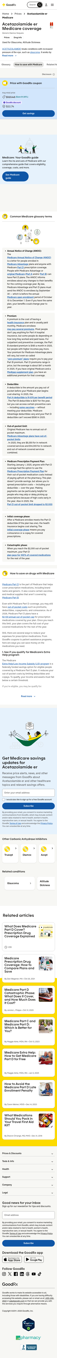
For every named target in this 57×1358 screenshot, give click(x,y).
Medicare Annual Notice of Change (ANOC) (29, 257)
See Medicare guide (13, 176)
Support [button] (6, 1176)
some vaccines (26, 407)
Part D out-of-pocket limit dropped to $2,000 (29, 504)
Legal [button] (5, 1192)
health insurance (15, 322)
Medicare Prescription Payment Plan (25, 471)
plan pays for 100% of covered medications (29, 555)
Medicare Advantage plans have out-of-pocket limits (27, 438)
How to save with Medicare (28, 64)
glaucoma (35, 52)
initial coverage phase (18, 529)
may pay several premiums (20, 329)
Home (5, 13)
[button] (35, 5)
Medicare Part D (10, 584)
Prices (18, 13)
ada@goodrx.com (16, 1301)
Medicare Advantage (17, 264)
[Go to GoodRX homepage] (9, 5)
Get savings (28, 113)
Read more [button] (7, 55)
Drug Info (18, 37)
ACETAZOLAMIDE (11, 49)
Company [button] (7, 1184)
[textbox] (28, 793)
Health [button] (5, 1169)
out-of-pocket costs (17, 607)
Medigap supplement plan (20, 372)
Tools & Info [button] (8, 1161)
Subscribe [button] (29, 805)
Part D (20, 267)
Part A (29, 274)
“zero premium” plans (18, 358)
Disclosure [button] (46, 74)
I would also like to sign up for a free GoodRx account (29, 799)
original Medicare (16, 274)
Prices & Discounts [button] (11, 1153)
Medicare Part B (10, 597)
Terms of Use (15, 823)
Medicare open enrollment (20, 297)
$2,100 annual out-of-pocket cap (18, 616)
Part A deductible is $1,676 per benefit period (29, 397)
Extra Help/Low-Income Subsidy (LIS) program (25, 663)
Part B (43, 274)
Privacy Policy (47, 823)
